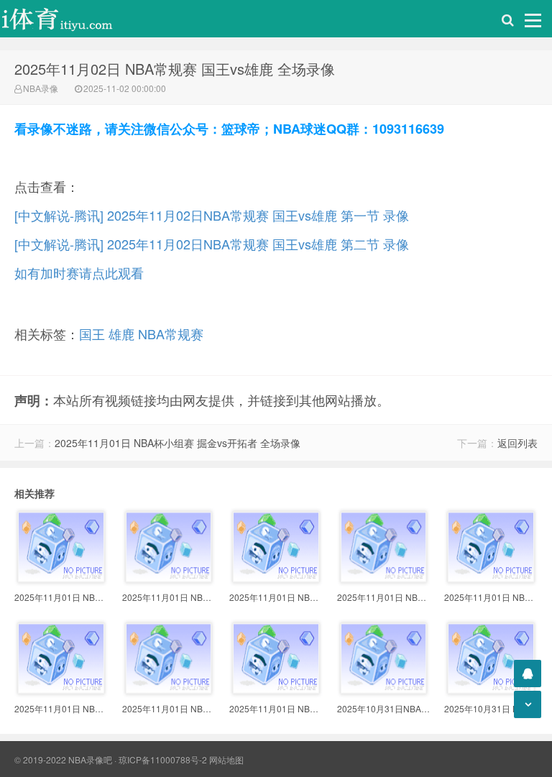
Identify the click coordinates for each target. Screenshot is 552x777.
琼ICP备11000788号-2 (163, 759)
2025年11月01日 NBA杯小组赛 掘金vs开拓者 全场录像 (177, 443)
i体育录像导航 (72, 18)
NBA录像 (40, 88)
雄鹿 (121, 333)
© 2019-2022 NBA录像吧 (63, 759)
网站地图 (226, 759)
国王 (92, 333)
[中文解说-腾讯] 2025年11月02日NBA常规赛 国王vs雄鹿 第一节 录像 (211, 215)
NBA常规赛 (170, 333)
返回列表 (517, 443)
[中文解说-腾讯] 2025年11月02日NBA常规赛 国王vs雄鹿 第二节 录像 (211, 243)
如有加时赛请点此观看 (79, 272)
